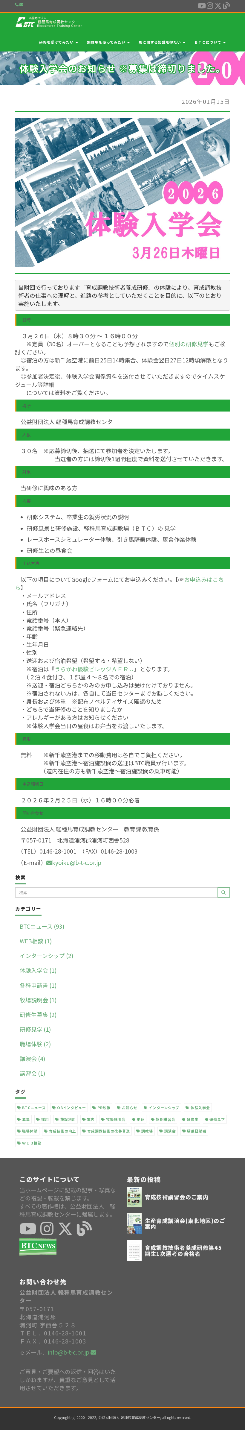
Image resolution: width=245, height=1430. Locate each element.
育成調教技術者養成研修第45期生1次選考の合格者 (183, 1250)
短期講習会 (165, 1119)
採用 (44, 1119)
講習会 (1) (32, 1073)
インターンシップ (164, 1107)
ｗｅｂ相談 (31, 1142)
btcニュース (33, 1107)
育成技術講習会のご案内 (177, 1197)
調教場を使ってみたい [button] (107, 42)
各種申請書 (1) (38, 985)
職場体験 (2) (35, 1044)
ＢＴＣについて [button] (208, 42)
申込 (140, 1119)
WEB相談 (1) (36, 941)
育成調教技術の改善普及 (108, 1130)
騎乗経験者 (196, 1130)
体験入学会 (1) (38, 970)
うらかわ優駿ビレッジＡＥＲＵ (94, 669)
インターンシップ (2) (47, 955)
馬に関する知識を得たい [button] (161, 42)
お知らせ (129, 1107)
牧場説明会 (115, 1119)
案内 (90, 1119)
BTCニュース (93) (42, 926)
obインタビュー (71, 1107)
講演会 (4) (32, 1058)
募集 (25, 1119)
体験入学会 (199, 1107)
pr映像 (103, 1107)
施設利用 (67, 1119)
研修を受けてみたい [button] (57, 42)
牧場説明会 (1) (38, 1000)
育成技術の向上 (62, 1130)
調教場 (146, 1130)
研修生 (192, 1119)
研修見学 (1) (35, 1029)
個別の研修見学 (189, 344)
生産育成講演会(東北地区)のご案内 (185, 1223)
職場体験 (29, 1130)
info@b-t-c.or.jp (69, 1352)
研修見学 (216, 1119)
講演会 (169, 1130)
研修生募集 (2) (38, 1014)
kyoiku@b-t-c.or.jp (76, 862)
